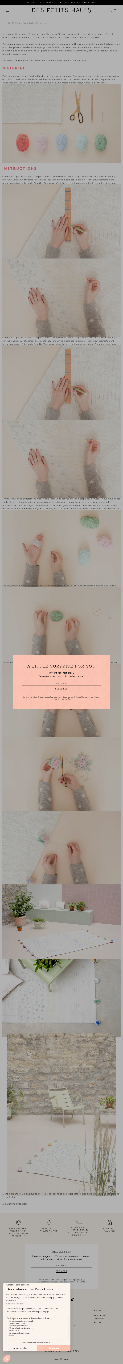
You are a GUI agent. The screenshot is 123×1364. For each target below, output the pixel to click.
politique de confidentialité (71, 697)
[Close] (105, 659)
